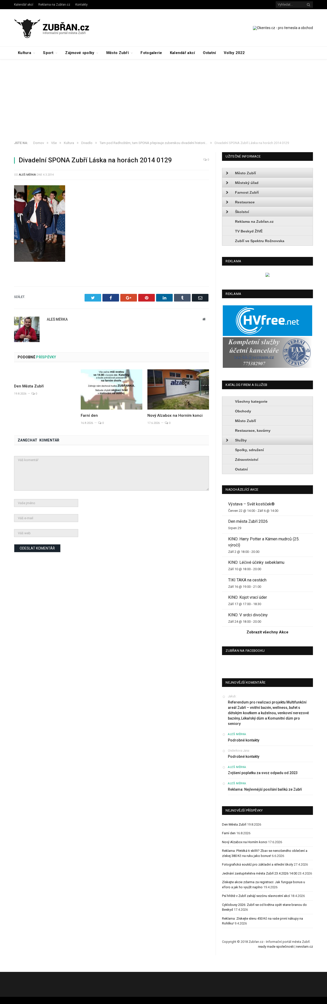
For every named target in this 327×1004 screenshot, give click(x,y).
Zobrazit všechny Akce (267, 632)
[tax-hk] (267, 367)
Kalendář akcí (23, 4)
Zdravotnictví (246, 460)
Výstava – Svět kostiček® (251, 504)
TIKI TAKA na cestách (247, 580)
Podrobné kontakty (243, 740)
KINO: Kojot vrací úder (247, 597)
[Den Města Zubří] (45, 374)
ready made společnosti (276, 946)
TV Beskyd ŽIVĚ (249, 231)
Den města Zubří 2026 (248, 521)
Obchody (243, 411)
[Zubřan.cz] (57, 27)
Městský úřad (247, 183)
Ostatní (209, 52)
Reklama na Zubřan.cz (54, 4)
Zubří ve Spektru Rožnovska (259, 241)
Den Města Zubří (29, 386)
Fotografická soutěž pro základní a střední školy (257, 864)
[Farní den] (111, 389)
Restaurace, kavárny (253, 430)
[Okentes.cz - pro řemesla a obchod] (267, 276)
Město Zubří (117, 52)
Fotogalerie (151, 52)
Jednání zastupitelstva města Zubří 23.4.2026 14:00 (259, 873)
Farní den (89, 415)
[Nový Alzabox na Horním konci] (178, 389)
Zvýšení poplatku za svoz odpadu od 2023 (263, 773)
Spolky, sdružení (249, 450)
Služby (241, 440)
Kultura (24, 52)
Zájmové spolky (79, 52)
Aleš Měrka (27, 174)
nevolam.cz (304, 946)
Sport (48, 52)
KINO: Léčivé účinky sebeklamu (256, 562)
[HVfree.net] (267, 335)
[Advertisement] (163, 97)
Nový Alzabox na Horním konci (175, 415)
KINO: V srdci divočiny (248, 614)
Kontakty (81, 4)
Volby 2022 (234, 52)
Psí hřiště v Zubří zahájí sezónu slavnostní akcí (256, 896)
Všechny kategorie (251, 401)
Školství (242, 212)
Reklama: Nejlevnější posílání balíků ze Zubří (265, 789)
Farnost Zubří (247, 192)
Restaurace (245, 202)
